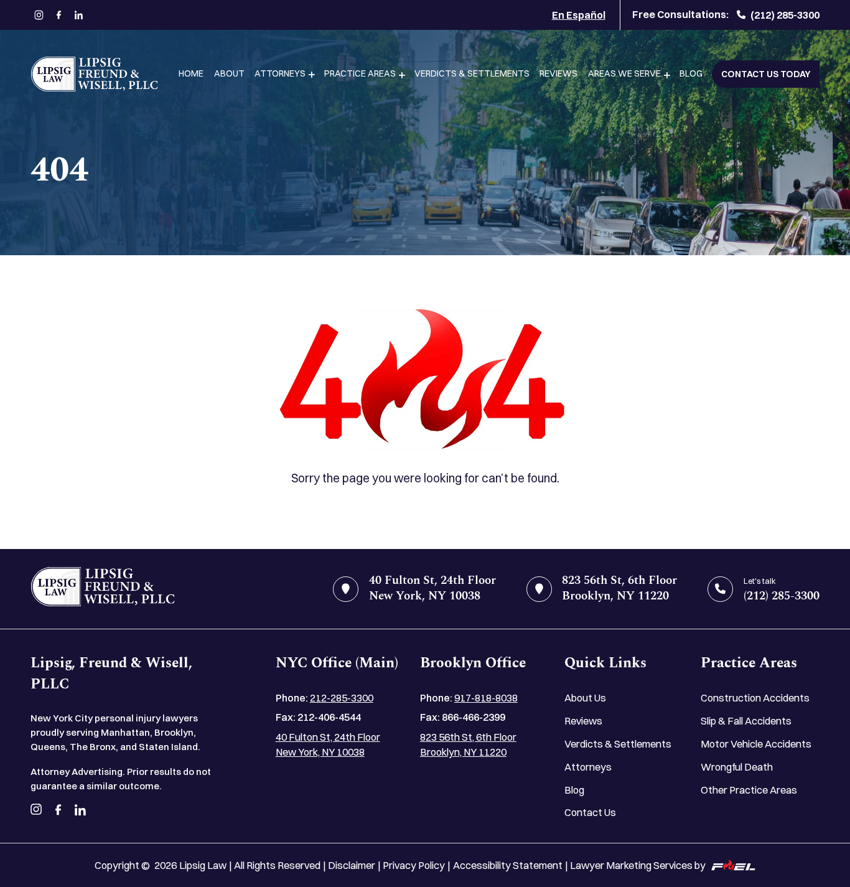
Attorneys (280, 73)
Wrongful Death (737, 767)
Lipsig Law (203, 865)
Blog (691, 73)
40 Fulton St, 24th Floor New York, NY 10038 (328, 745)
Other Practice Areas (749, 790)
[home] (102, 589)
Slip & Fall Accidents (746, 721)
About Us (585, 698)
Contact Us (590, 812)
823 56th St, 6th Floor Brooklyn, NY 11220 (468, 745)
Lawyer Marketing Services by (638, 865)
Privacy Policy (414, 865)
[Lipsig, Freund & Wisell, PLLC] (94, 74)
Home (191, 73)
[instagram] (39, 15)
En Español (578, 15)
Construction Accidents (755, 698)
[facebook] (58, 15)
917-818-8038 (486, 698)
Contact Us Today (765, 74)
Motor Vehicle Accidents (756, 744)
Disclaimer (351, 865)
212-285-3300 (341, 698)
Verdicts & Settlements (472, 73)
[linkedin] (78, 15)
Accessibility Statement (508, 865)
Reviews (558, 73)
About (229, 73)
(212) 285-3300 (785, 15)
